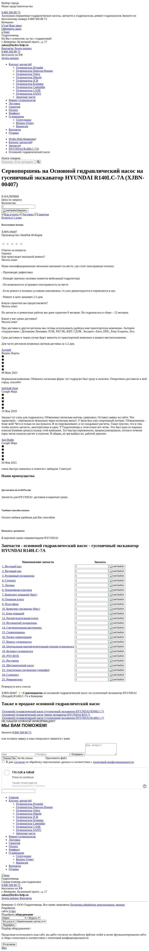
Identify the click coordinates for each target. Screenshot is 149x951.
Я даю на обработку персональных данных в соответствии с (70, 762)
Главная (14, 797)
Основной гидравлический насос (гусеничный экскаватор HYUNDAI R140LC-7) (53, 717)
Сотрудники (23, 119)
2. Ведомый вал (11, 571)
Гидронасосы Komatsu (29, 83)
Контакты (7, 48)
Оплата (13, 110)
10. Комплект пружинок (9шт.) (21, 608)
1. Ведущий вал (11, 566)
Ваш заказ (15, 25)
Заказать (22, 210)
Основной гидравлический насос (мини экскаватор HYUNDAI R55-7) (46, 714)
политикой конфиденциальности (113, 762)
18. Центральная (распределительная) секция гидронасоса (38, 646)
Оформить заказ (11, 28)
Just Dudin (7, 439)
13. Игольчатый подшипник (19, 622)
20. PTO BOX (10, 655)
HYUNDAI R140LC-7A (23, 148)
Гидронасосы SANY (28, 93)
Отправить (77, 754)
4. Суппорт (9, 580)
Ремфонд (14, 113)
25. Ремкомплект (12, 679)
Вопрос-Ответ (25, 123)
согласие (19, 762)
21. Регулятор (10, 660)
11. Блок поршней (13, 613)
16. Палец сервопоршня (16, 637)
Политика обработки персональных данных (97, 904)
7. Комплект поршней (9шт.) (19, 594)
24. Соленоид (10, 674)
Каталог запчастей (20, 64)
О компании (16, 116)
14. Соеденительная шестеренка (22, 627)
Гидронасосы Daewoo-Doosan (34, 70)
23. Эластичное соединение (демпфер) (26, 670)
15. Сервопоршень (13, 632)
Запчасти (14, 145)
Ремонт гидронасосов (22, 100)
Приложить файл (56, 758)
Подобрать (9, 925)
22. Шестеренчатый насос (18, 665)
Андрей (6, 349)
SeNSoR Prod (9, 388)
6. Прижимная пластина (17, 589)
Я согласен (9, 944)
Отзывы (14, 132)
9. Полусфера (10, 604)
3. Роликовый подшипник (18, 575)
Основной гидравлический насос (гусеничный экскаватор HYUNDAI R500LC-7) (53, 711)
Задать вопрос (23, 48)
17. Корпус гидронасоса (17, 641)
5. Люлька (8, 585)
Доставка (14, 103)
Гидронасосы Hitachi (28, 77)
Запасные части (25, 96)
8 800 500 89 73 (10, 12)
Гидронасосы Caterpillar (30, 87)
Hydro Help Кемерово (22, 139)
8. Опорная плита (13, 599)
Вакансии (22, 126)
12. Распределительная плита (20, 618)
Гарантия (14, 106)
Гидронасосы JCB (27, 80)
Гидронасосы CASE (28, 90)
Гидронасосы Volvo (28, 74)
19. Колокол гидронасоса (17, 651)
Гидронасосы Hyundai (29, 67)
